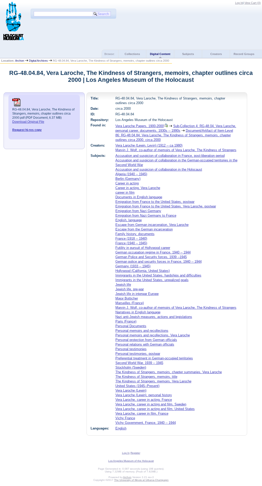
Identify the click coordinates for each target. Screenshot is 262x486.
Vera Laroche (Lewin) (130, 390)
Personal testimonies (131, 349)
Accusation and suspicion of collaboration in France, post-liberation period (170, 156)
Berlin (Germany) (127, 179)
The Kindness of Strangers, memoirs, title (146, 377)
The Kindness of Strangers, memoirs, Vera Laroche (153, 381)
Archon (19, 60)
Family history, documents (135, 234)
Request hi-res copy (27, 129)
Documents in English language (138, 197)
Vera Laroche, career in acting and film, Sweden (150, 404)
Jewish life (123, 284)
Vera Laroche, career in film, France (141, 413)
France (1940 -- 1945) (131, 243)
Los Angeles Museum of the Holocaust (131, 460)
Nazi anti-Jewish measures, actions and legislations (153, 317)
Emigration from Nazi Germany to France (145, 215)
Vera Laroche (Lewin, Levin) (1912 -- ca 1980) (148, 145)
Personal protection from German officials (146, 340)
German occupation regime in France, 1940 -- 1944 (153, 252)
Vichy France (125, 418)
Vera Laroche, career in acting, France (143, 400)
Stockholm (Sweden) (130, 367)
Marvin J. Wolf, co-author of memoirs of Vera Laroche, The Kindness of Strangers (175, 150)
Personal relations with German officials (144, 344)
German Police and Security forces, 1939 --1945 (151, 257)
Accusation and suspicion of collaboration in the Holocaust (158, 169)
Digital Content (160, 54)
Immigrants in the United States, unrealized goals (152, 280)
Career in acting (127, 183)
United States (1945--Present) (137, 386)
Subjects (188, 54)
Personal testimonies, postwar (137, 354)
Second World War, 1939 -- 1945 (139, 363)
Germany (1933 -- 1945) (132, 266)
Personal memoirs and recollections (141, 331)
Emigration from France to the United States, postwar (154, 202)
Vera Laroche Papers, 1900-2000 (139, 126)
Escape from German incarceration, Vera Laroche (152, 225)
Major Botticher (126, 298)
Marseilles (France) (129, 303)
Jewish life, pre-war (129, 289)
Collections (132, 54)
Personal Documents (130, 326)
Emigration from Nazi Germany (138, 211)
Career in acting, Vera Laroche (137, 188)
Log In (239, 2)
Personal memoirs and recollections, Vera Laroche (152, 335)
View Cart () (252, 2)
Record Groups (244, 54)
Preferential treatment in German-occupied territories (154, 358)
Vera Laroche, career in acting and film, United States (155, 409)
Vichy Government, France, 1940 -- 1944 (145, 423)
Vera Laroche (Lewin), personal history (143, 395)
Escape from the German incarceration (144, 229)
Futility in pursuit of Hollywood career (142, 248)
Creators (216, 54)
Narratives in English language (137, 312)
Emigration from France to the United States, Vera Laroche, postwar (165, 206)
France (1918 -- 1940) (131, 238)
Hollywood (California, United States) (142, 271)
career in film (125, 192)
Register (135, 452)
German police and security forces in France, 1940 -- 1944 (158, 261)
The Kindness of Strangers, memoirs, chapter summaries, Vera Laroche (168, 372)
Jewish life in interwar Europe (137, 294)
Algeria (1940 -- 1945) (131, 174)
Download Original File (28, 121)
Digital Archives (38, 60)
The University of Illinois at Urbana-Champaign (141, 480)
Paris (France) (125, 321)
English (120, 428)
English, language (128, 220)
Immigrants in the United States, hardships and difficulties (158, 275)
